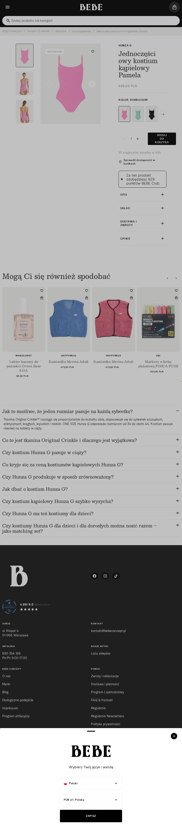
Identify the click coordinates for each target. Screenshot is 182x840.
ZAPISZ (91, 816)
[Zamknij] (174, 736)
